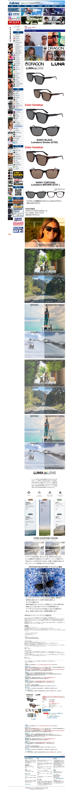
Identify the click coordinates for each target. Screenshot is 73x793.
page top (63, 755)
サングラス (29, 27)
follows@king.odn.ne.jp (59, 778)
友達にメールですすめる (53, 717)
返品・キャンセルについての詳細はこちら (56, 713)
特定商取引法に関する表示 (39, 787)
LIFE (26, 27)
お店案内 (46, 787)
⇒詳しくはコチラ (27, 784)
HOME (25, 26)
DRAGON (34, 27)
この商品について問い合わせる (54, 716)
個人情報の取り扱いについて (30, 787)
